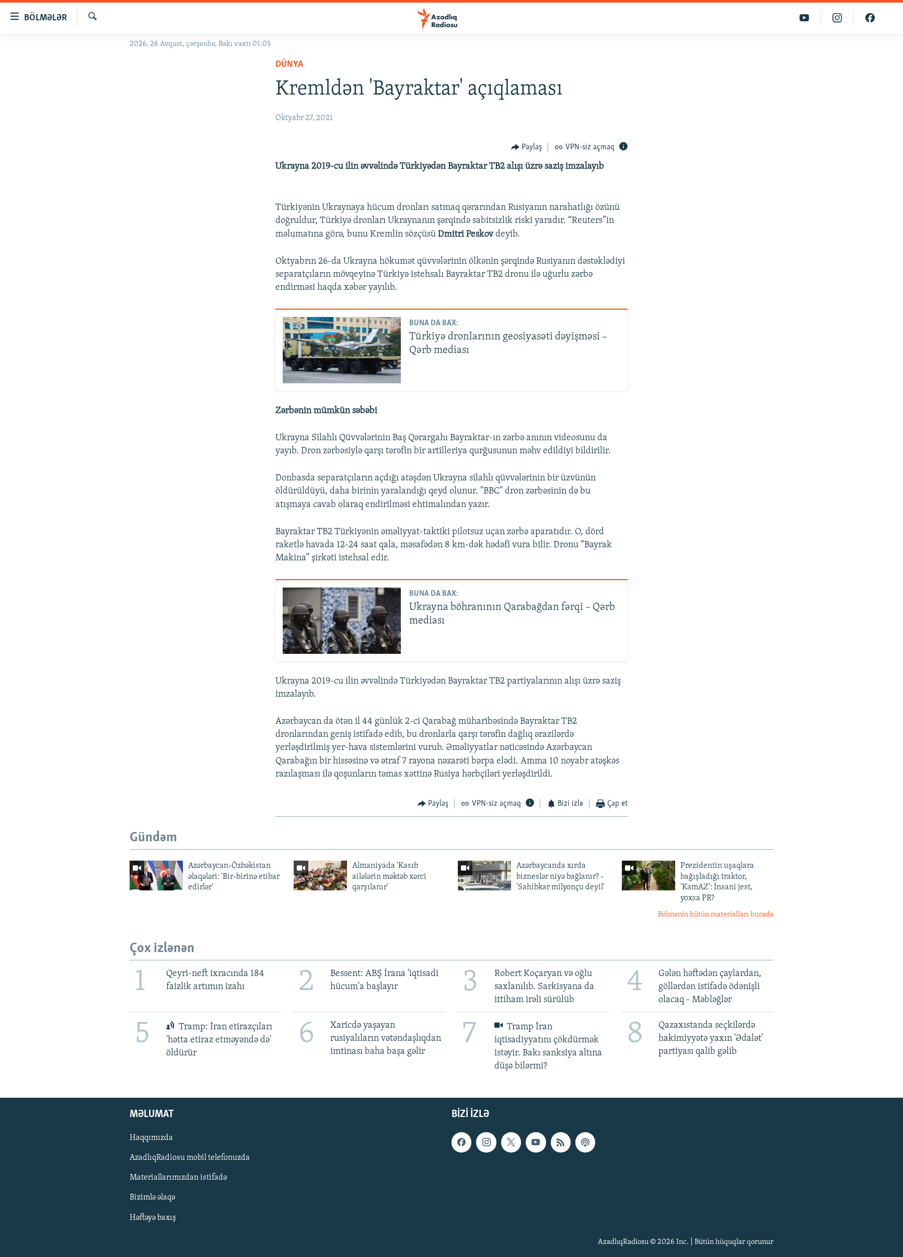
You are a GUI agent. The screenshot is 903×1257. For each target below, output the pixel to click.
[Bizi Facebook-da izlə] (870, 18)
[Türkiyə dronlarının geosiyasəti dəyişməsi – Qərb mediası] (342, 350)
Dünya (289, 64)
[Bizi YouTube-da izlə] (804, 18)
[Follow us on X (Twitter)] (511, 1142)
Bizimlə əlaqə (152, 1197)
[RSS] (561, 1142)
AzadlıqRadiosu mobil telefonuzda (190, 1158)
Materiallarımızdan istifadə (178, 1177)
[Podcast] (585, 1142)
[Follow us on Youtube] (536, 1142)
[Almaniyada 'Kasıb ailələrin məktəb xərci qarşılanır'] (320, 875)
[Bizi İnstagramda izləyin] (837, 18)
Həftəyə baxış (153, 1217)
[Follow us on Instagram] (486, 1142)
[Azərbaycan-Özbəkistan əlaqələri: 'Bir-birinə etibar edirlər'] (156, 875)
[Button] (526, 147)
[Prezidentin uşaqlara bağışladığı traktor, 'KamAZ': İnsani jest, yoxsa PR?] (648, 875)
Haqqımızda (151, 1138)
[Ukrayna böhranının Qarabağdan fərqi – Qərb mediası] (342, 621)
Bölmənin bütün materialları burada (715, 915)
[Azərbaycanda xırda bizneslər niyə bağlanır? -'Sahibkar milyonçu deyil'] (484, 875)
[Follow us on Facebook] (461, 1142)
